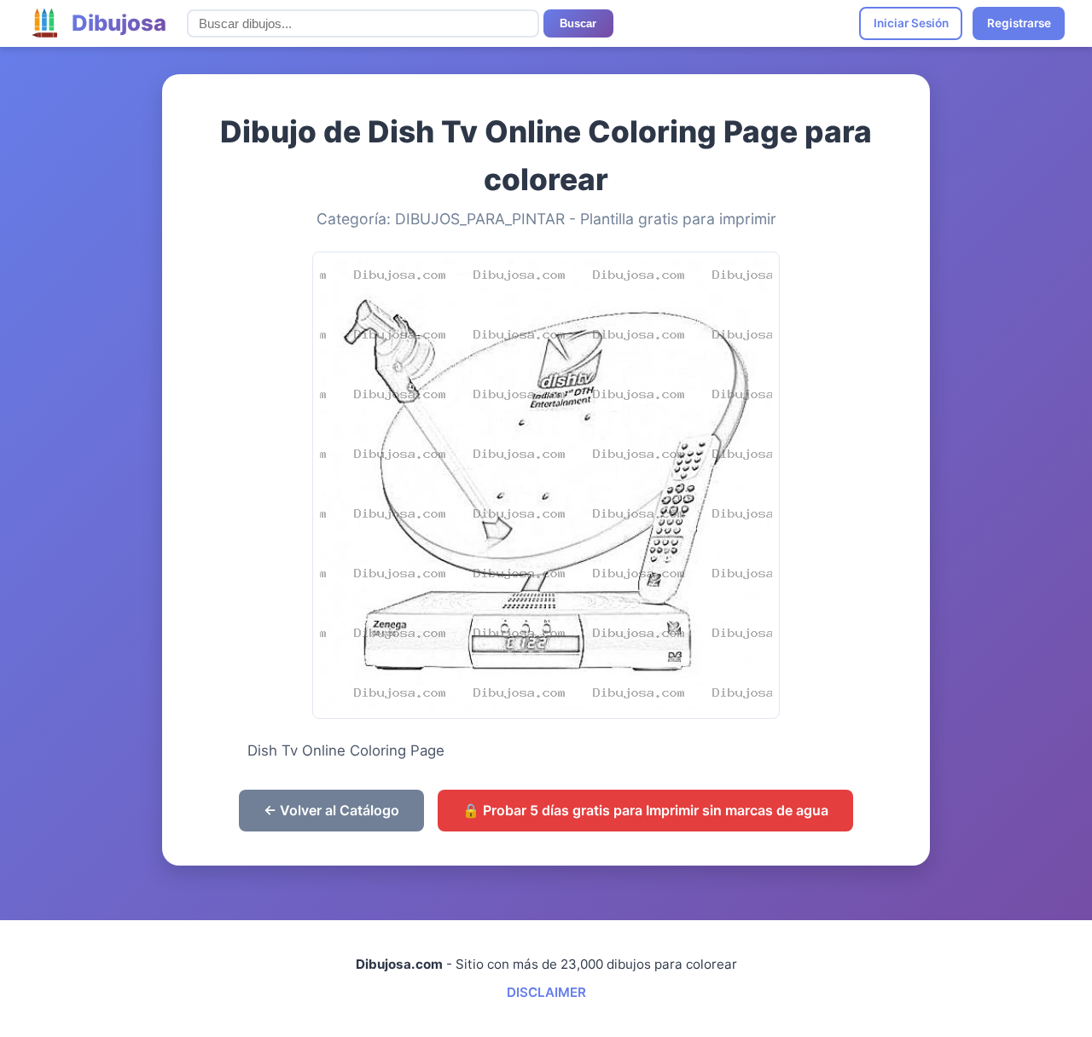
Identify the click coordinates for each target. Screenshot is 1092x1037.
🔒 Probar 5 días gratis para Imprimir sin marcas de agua (645, 810)
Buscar (578, 23)
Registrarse (1019, 23)
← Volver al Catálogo (331, 810)
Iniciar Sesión (911, 23)
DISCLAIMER (546, 992)
